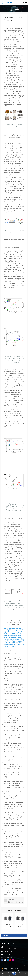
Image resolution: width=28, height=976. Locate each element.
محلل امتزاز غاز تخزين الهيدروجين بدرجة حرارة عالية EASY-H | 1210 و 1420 (8, 925)
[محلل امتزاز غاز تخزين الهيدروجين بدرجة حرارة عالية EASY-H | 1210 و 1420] (7, 918)
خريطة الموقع (7, 968)
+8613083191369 (8, 954)
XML (12, 968)
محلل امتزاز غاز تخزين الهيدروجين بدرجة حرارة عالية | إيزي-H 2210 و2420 (20, 925)
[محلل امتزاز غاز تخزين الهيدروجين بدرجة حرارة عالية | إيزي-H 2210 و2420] (20, 918)
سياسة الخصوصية (6, 970)
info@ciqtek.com (8, 957)
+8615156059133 (8, 951)
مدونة (16, 968)
